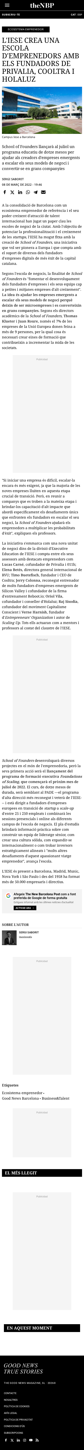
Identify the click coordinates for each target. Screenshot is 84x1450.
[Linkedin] (20, 192)
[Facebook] (4, 192)
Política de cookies (16, 1406)
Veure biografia (25, 937)
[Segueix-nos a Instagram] (25, 1440)
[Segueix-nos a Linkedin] (18, 1440)
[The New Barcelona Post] (23, 1368)
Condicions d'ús (14, 1426)
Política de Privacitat (18, 1419)
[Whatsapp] (28, 192)
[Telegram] (35, 192)
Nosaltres (11, 1399)
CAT (73, 14)
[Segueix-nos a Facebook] (6, 1440)
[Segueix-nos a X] (12, 1440)
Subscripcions (13, 1432)
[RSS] (37, 1440)
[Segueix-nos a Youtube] (31, 1440)
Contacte (10, 1393)
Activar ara (23, 908)
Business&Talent (55, 1098)
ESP (80, 14)
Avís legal (10, 1413)
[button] (7, 5)
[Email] (43, 192)
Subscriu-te (11, 14)
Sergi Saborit (13, 179)
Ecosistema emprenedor (26, 29)
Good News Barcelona (20, 1098)
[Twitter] (12, 192)
